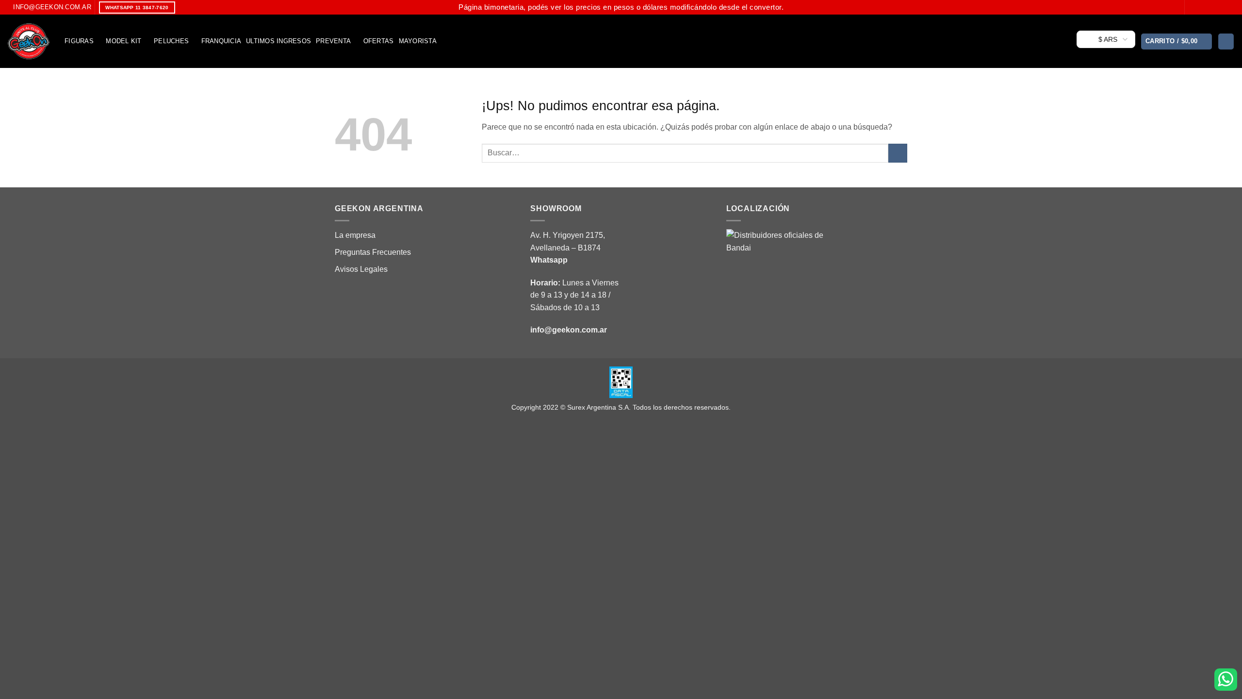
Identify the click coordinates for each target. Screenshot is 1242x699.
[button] (1176, 41)
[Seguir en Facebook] (1193, 7)
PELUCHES (171, 41)
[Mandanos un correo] (1221, 7)
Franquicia (221, 41)
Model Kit (123, 41)
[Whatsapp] (1225, 679)
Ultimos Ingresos (278, 41)
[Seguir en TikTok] (1211, 7)
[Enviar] (897, 153)
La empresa (355, 235)
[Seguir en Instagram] (1202, 7)
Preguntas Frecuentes (373, 252)
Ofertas (378, 41)
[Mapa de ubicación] (774, 277)
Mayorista (418, 41)
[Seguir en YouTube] (1230, 7)
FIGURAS (79, 41)
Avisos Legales (361, 269)
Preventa (333, 41)
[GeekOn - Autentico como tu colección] (28, 41)
